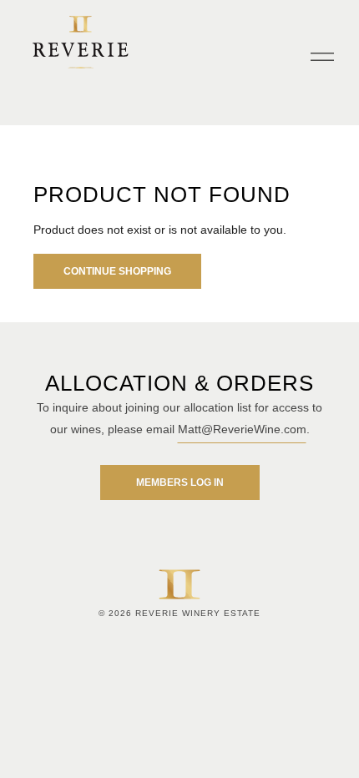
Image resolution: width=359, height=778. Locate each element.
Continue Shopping (117, 271)
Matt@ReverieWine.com (242, 429)
